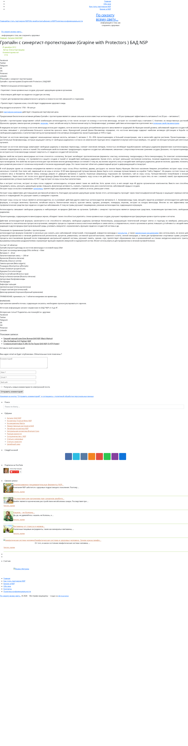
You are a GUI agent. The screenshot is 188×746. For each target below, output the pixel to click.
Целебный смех (13, 444)
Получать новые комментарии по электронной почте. (26, 387)
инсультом (122, 233)
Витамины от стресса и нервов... (29, 526)
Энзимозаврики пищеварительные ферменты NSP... (38, 484)
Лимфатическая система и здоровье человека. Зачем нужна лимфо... (67, 540)
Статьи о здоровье (15, 439)
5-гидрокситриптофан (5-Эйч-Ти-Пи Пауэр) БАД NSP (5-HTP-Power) (31, 343)
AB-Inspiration (63, 596)
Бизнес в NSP (105, 9)
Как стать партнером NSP (100, 6)
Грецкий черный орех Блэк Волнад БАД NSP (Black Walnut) (28, 338)
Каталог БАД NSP (14, 418)
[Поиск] (186, 407)
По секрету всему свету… (107, 17)
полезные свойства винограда (166, 123)
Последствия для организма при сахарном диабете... (38, 498)
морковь (44, 123)
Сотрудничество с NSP (16, 436)
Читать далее (19, 492)
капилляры (38, 188)
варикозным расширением (147, 233)
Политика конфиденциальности (69, 21)
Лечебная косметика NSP (18, 428)
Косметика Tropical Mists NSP (19, 421)
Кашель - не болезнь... (24, 512)
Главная (107, 1)
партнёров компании (13, 112)
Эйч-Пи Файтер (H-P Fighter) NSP (17, 341)
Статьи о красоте (14, 441)
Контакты (40, 21)
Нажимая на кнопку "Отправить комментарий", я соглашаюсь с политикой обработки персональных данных (47, 396)
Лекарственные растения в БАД (20, 426)
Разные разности (14, 434)
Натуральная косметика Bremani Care (23, 431)
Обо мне (107, 4)
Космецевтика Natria (16, 423)
